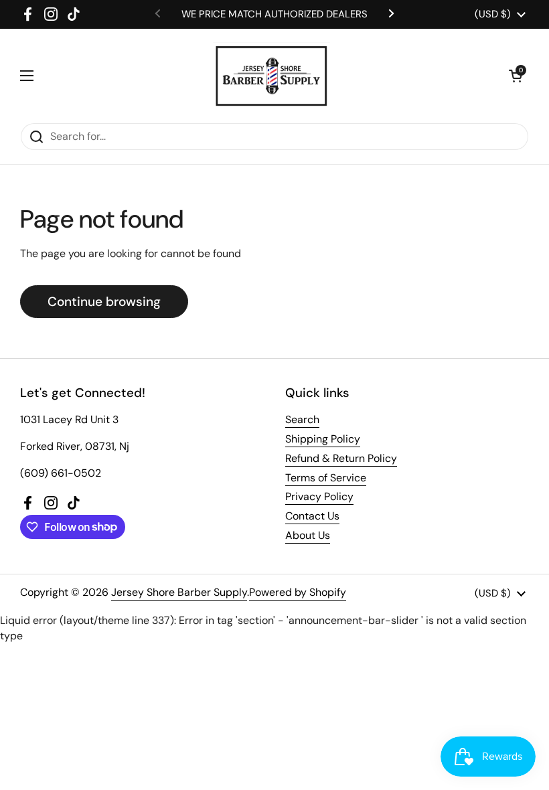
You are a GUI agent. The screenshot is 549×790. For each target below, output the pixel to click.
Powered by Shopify (297, 592)
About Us (307, 535)
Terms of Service (325, 478)
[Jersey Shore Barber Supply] (271, 75)
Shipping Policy (322, 439)
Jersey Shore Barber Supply (179, 592)
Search (302, 419)
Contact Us (312, 516)
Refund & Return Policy (341, 458)
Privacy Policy (319, 496)
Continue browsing (104, 301)
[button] (515, 75)
